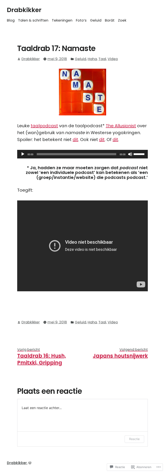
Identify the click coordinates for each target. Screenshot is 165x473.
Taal (102, 58)
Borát (110, 20)
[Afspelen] (23, 154)
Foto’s (81, 20)
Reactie (134, 439)
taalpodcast (44, 126)
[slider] (140, 154)
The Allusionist (121, 126)
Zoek (122, 20)
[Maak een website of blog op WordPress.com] (29, 463)
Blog (11, 20)
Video (113, 58)
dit (75, 139)
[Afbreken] (130, 154)
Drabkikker (24, 10)
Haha (92, 58)
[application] (82, 154)
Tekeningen (62, 20)
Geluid (95, 20)
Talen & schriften (33, 20)
